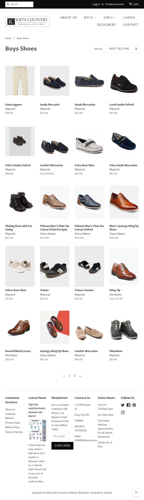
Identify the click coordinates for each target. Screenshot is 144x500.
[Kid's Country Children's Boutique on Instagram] (123, 413)
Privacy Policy (12, 422)
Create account (115, 4)
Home (8, 38)
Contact (131, 25)
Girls (109, 18)
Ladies (129, 18)
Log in (96, 4)
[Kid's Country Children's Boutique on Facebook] (128, 405)
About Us (68, 18)
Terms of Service (13, 432)
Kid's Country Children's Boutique (71, 492)
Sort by (98, 48)
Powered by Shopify (101, 492)
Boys (89, 18)
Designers (106, 25)
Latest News (37, 398)
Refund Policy (12, 427)
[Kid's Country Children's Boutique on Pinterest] (134, 405)
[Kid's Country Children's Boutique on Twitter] (123, 405)
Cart (136, 4)
